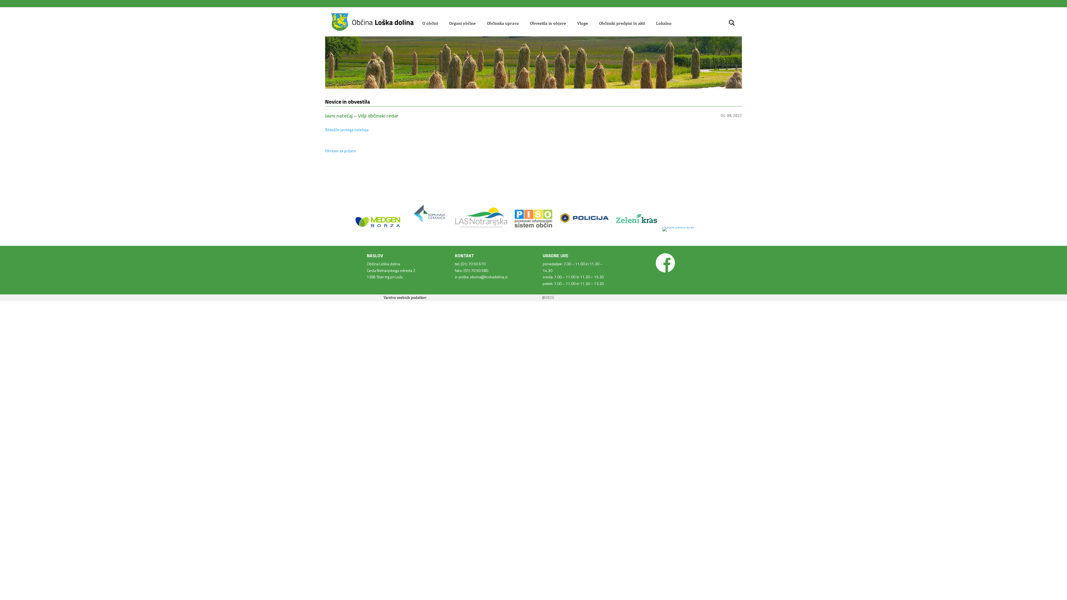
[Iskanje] (731, 23)
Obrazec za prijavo (340, 151)
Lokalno (664, 23)
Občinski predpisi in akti (622, 23)
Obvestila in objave (548, 23)
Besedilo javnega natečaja (346, 130)
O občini (430, 23)
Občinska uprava (503, 23)
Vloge (582, 23)
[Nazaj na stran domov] (372, 30)
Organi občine (462, 23)
